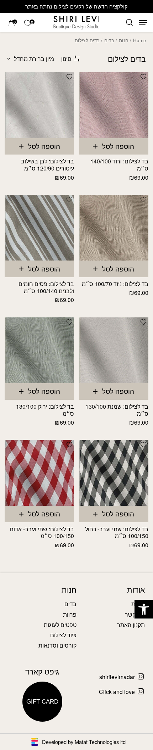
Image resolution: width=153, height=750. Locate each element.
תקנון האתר (131, 625)
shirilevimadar (117, 677)
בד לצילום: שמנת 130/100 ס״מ (116, 410)
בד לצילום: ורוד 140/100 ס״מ (119, 164)
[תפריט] (143, 22)
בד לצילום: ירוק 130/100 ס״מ (45, 410)
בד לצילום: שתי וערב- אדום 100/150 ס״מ (42, 532)
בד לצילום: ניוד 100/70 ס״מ (115, 284)
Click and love (117, 692)
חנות (123, 40)
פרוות (69, 614)
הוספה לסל (118, 146)
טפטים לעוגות (60, 625)
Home (139, 40)
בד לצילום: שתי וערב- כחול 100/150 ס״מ (116, 532)
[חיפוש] (129, 22)
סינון (66, 59)
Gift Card (42, 702)
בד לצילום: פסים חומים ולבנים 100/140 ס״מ (46, 287)
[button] (143, 609)
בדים (109, 40)
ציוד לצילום (63, 635)
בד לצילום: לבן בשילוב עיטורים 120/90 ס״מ (47, 164)
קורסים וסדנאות (57, 645)
